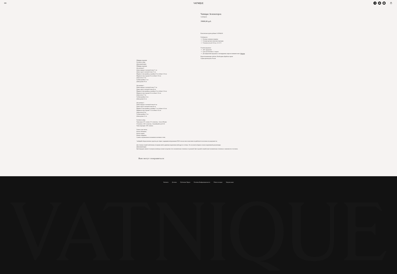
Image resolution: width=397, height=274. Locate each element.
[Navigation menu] (5, 3)
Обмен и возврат (218, 182)
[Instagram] (384, 4)
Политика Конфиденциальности (202, 182)
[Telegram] (375, 4)
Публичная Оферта (185, 182)
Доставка (174, 182)
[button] (391, 3)
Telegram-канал (230, 182)
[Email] (379, 4)
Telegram (242, 53)
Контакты (165, 182)
